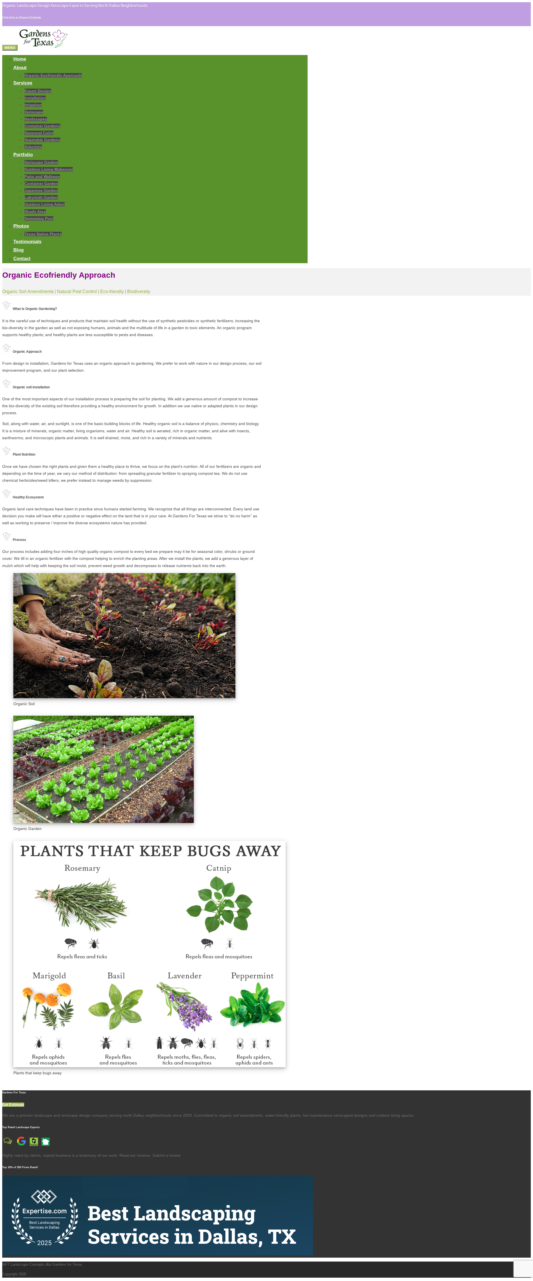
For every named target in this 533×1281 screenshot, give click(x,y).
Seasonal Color (38, 133)
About (20, 67)
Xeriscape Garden (41, 162)
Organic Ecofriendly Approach (53, 75)
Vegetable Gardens (42, 140)
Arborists (33, 147)
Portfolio (23, 154)
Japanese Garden (41, 190)
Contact (22, 258)
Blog (18, 250)
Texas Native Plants (43, 234)
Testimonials (27, 241)
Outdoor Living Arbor (44, 204)
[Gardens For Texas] (43, 47)
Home (19, 59)
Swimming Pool (39, 218)
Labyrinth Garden (41, 197)
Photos (21, 226)
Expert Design (37, 91)
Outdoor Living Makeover (48, 169)
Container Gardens (42, 126)
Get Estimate (13, 1105)
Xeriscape (33, 112)
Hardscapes (35, 119)
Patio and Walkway (42, 176)
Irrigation (33, 105)
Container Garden (41, 183)
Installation (35, 98)
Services (22, 83)
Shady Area (35, 211)
